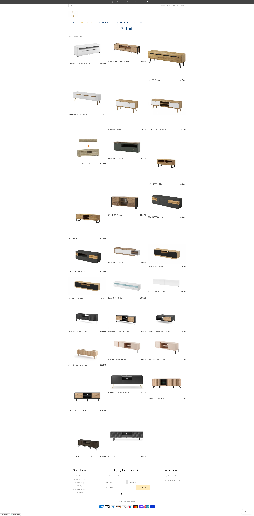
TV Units (127, 28)
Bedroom (104, 22)
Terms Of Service (79, 479)
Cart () (171, 5)
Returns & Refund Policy (79, 489)
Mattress (137, 22)
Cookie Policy (16, 514)
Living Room (86, 22)
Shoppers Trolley (129, 501)
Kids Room (120, 22)
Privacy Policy (79, 483)
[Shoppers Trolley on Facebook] (121, 494)
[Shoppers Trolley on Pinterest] (125, 494)
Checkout (181, 5)
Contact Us (79, 493)
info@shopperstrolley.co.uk (172, 476)
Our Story (79, 476)
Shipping (79, 486)
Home (73, 22)
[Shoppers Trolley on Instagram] (128, 494)
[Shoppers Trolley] (127, 14)
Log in (162, 5)
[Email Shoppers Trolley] (132, 494)
